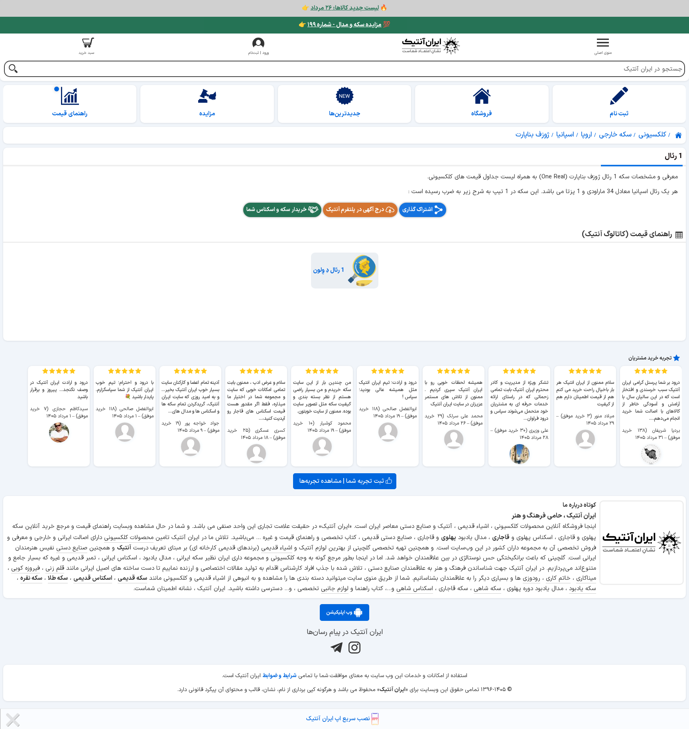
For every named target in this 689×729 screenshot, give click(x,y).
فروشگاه (481, 114)
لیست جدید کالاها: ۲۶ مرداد (345, 8)
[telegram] (336, 647)
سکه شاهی (487, 588)
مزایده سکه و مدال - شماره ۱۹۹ (344, 25)
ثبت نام (619, 114)
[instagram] (353, 647)
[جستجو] (13, 70)
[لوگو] (431, 46)
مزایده (207, 114)
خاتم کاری (558, 578)
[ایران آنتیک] (679, 135)
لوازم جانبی (334, 588)
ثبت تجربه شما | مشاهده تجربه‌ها (342, 481)
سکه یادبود (582, 588)
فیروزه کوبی (25, 568)
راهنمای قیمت (69, 114)
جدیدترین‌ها (344, 114)
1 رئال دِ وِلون (328, 270)
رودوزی (531, 578)
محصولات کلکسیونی (129, 537)
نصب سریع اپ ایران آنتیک (339, 718)
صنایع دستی (71, 548)
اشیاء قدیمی (276, 548)
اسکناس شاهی (414, 588)
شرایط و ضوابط (279, 676)
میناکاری (586, 578)
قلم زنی (54, 568)
